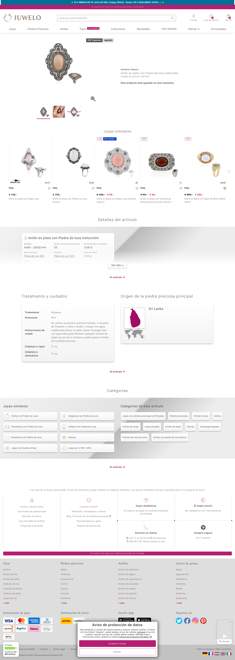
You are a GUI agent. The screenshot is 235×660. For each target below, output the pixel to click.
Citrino (64, 584)
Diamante (66, 598)
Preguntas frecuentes (31, 525)
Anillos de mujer (130, 426)
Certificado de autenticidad (31, 511)
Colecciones (118, 29)
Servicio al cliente (146, 533)
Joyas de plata (152, 426)
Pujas (89, 29)
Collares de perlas (12, 588)
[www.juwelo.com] (223, 653)
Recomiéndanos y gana (89, 521)
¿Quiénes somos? (89, 506)
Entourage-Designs (209, 426)
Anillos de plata (173, 426)
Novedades (143, 29)
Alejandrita (181, 579)
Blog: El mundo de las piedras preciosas (87, 516)
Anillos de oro (10, 574)
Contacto (74, 649)
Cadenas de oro (11, 584)
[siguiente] (228, 171)
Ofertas (190, 426)
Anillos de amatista (128, 584)
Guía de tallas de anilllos (32, 521)
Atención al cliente (32, 516)
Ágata (64, 569)
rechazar (141, 632)
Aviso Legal (59, 649)
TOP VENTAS (168, 29)
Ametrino (180, 593)
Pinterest (203, 621)
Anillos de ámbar (127, 588)
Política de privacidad (23, 649)
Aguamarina (182, 574)
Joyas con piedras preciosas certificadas (143, 416)
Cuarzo (64, 588)
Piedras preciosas (179, 416)
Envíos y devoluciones (31, 506)
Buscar (173, 18)
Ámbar (179, 588)
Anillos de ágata (126, 574)
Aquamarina (67, 579)
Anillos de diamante (128, 569)
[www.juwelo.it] (229, 653)
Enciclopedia (218, 29)
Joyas (12, 29)
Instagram (195, 621)
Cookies (44, 649)
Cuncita (65, 593)
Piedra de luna (201, 416)
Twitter (179, 621)
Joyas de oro (10, 598)
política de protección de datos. (134, 637)
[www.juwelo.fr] (210, 653)
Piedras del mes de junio (134, 437)
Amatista (65, 574)
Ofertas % (193, 29)
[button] (193, 18)
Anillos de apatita (127, 593)
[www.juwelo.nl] (217, 653)
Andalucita (181, 598)
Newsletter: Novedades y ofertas (89, 511)
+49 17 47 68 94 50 (139, 538)
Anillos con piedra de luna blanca (170, 437)
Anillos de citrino (127, 598)
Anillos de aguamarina (130, 579)
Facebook (187, 621)
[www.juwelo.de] (205, 653)
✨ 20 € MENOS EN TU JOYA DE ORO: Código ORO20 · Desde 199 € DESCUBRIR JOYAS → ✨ (117, 2)
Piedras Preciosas (38, 29)
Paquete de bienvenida (89, 525)
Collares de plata (12, 593)
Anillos (64, 29)
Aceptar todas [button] (117, 643)
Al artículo (116, 277)
